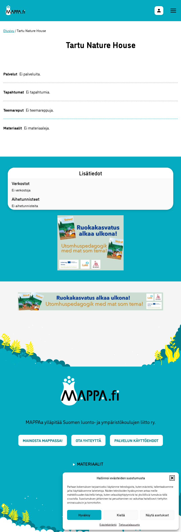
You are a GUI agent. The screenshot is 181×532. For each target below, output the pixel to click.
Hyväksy (84, 515)
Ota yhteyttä (88, 440)
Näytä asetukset (157, 515)
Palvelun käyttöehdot (136, 440)
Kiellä (121, 515)
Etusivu (8, 30)
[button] (172, 478)
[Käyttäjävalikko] (159, 10)
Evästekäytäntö (108, 524)
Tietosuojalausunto (129, 524)
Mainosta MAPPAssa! (42, 440)
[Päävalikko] (173, 10)
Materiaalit (90, 464)
